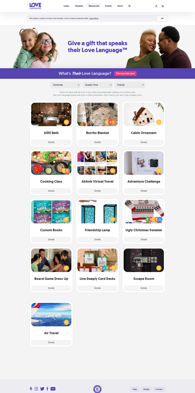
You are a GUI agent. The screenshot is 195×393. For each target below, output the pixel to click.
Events (108, 5)
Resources (94, 5)
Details (51, 142)
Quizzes (79, 5)
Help (135, 389)
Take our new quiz (125, 73)
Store (120, 5)
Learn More (93, 18)
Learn (66, 5)
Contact (159, 389)
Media (146, 389)
